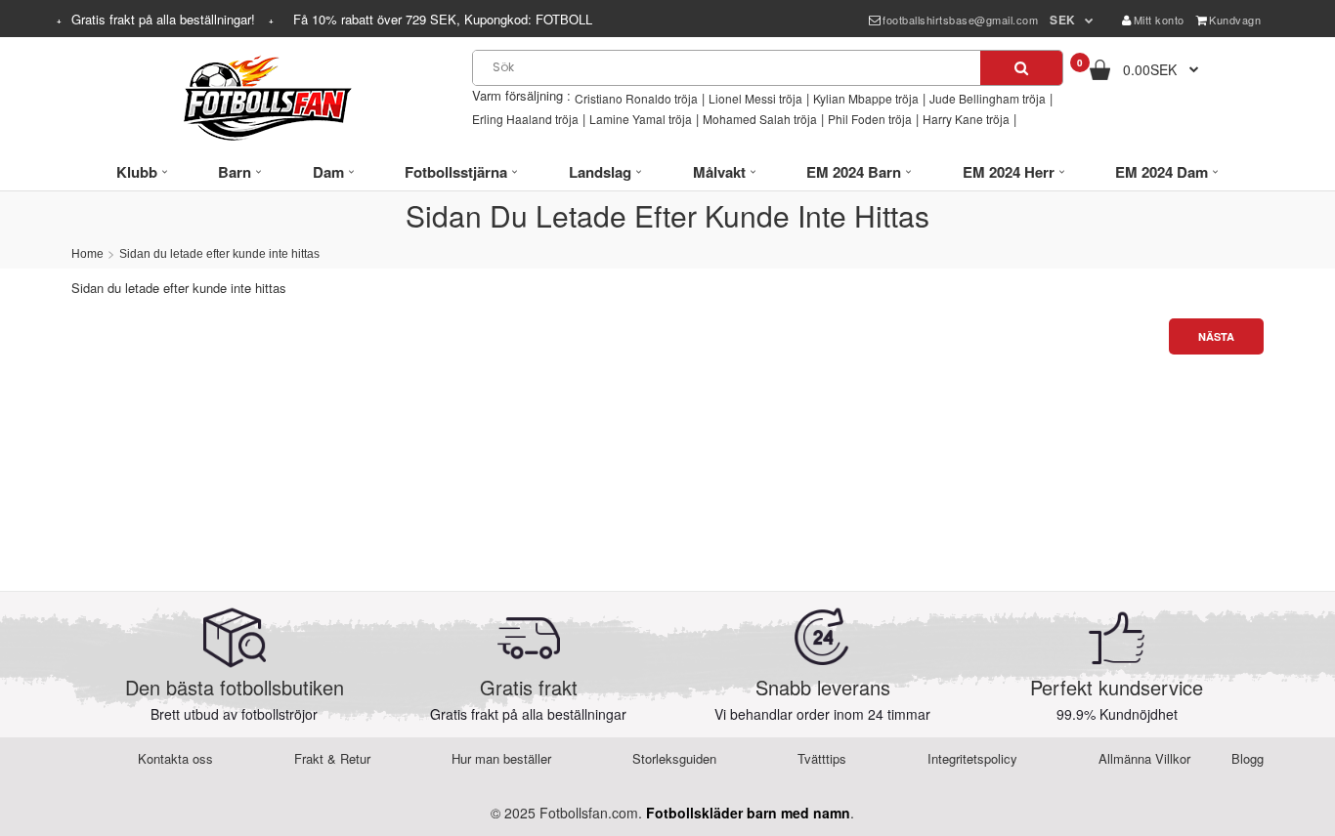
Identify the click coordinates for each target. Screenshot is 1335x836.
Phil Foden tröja (870, 118)
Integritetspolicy (972, 758)
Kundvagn (1235, 19)
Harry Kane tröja (966, 118)
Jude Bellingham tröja (987, 98)
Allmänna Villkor (1144, 758)
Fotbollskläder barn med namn (748, 812)
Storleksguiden (674, 758)
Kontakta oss (175, 758)
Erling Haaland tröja (525, 118)
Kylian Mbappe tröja (866, 98)
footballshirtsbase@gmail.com (960, 19)
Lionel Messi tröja (755, 98)
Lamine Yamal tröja (640, 118)
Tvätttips (821, 758)
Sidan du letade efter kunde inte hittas (219, 254)
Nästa (1216, 336)
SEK (1063, 19)
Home (87, 254)
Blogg (1247, 758)
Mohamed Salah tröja (760, 118)
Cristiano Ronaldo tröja (636, 98)
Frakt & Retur (332, 758)
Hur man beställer (501, 758)
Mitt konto (1159, 19)
